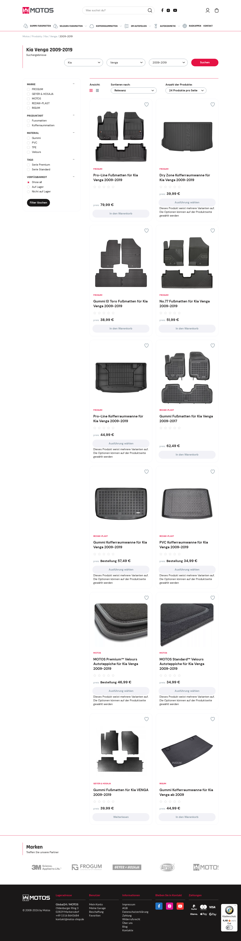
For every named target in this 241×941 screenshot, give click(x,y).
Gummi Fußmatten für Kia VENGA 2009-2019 (120, 792)
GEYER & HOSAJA (102, 783)
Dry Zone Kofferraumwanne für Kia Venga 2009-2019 (184, 177)
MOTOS (97, 652)
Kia (46, 36)
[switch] (229, 927)
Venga (53, 36)
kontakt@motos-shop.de (70, 919)
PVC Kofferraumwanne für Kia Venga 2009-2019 (183, 544)
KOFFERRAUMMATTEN (107, 26)
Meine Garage (97, 908)
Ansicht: (95, 84)
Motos (26, 36)
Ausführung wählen (187, 202)
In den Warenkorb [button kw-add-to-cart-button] (121, 213)
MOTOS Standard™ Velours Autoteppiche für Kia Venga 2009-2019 (181, 664)
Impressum (128, 904)
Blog (125, 926)
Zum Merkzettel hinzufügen (146, 104)
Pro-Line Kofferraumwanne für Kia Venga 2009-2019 (118, 418)
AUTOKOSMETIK (168, 26)
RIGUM (162, 783)
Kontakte (127, 930)
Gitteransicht (91, 90)
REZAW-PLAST (166, 410)
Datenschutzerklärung (135, 911)
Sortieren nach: (120, 84)
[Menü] (235, 906)
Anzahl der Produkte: (178, 84)
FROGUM (97, 169)
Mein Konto (96, 904)
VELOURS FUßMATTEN (71, 26)
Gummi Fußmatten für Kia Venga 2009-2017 (186, 418)
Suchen (150, 10)
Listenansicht (97, 90)
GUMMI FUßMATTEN (40, 26)
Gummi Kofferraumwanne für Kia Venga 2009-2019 (120, 544)
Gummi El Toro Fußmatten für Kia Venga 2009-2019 (120, 303)
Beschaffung (96, 911)
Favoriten (94, 915)
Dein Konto (208, 10)
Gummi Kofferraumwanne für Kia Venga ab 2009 (186, 792)
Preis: (96, 205)
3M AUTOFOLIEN (139, 26)
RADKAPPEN (195, 26)
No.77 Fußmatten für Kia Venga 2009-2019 (184, 303)
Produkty (37, 36)
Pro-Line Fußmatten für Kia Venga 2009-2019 (115, 177)
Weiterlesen (121, 817)
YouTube (175, 9)
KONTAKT (208, 26)
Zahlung (127, 915)
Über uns (127, 922)
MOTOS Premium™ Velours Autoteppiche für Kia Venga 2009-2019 (115, 664)
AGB (125, 908)
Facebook (162, 10)
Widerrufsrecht (131, 919)
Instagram (168, 10)
